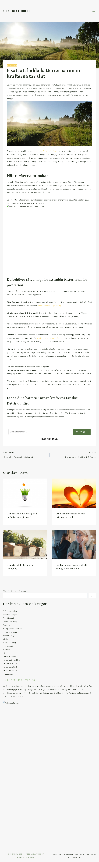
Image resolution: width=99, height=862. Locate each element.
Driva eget (7, 625)
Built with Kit (50, 439)
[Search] (92, 595)
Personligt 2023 (10, 670)
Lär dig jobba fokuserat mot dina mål (18, 455)
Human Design (9, 635)
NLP (4, 653)
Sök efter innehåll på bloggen (15, 591)
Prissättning (8, 674)
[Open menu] (93, 11)
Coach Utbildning (10, 621)
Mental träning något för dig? (50, 305)
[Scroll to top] (93, 858)
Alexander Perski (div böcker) (46, 151)
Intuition (12, 65)
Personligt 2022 (10, 667)
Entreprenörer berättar (12, 628)
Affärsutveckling (10, 611)
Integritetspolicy (26, 857)
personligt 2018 (10, 663)
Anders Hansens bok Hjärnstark (50, 338)
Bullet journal (8, 618)
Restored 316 (74, 857)
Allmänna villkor (35, 854)
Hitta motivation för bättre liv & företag (80, 455)
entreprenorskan (10, 632)
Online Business (9, 656)
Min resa (6, 649)
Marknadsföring (9, 642)
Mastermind (8, 646)
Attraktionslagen (10, 614)
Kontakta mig (15, 854)
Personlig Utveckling (11, 660)
